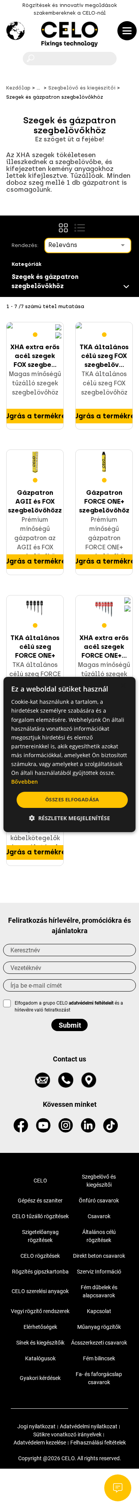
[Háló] (63, 228)
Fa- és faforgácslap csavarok (99, 1378)
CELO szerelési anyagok (40, 1291)
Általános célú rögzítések (99, 1236)
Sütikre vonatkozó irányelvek (67, 1434)
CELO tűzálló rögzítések (40, 1216)
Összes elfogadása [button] (72, 799)
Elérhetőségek (40, 1327)
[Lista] (79, 227)
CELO (40, 1180)
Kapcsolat (99, 1311)
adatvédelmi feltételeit (91, 1003)
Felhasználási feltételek (98, 1442)
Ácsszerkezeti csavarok (99, 1343)
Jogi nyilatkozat (36, 1426)
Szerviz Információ (99, 1272)
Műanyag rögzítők (99, 1327)
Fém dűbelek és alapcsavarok (99, 1291)
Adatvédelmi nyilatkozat (88, 1426)
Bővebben (24, 781)
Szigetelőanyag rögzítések (40, 1236)
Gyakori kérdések (40, 1378)
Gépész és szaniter (40, 1200)
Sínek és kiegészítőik (40, 1343)
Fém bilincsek (99, 1358)
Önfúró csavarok (99, 1200)
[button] (69, 818)
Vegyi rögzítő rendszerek (40, 1311)
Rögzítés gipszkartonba (40, 1272)
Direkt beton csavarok (99, 1256)
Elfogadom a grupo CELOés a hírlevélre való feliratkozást (69, 1006)
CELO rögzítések (40, 1256)
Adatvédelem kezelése (40, 1442)
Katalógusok (40, 1358)
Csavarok (99, 1216)
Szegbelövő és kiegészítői (99, 1181)
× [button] (123, 686)
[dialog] (69, 754)
